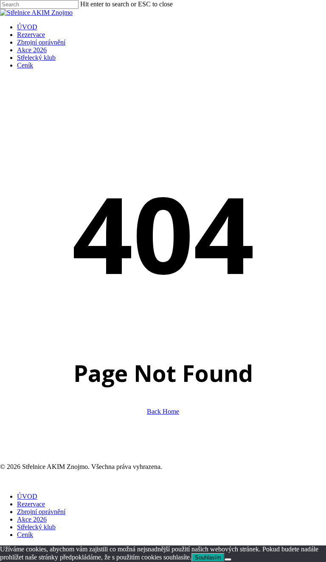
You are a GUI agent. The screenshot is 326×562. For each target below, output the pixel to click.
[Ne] (228, 559)
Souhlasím (208, 557)
